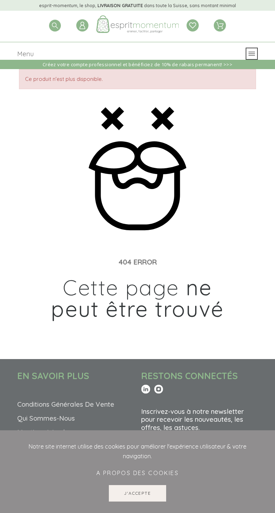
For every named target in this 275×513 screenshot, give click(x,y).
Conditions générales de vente (65, 404)
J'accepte (137, 493)
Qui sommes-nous (46, 418)
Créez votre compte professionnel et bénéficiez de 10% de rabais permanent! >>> (137, 64)
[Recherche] (55, 26)
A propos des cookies (137, 472)
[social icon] (145, 389)
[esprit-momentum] (137, 25)
